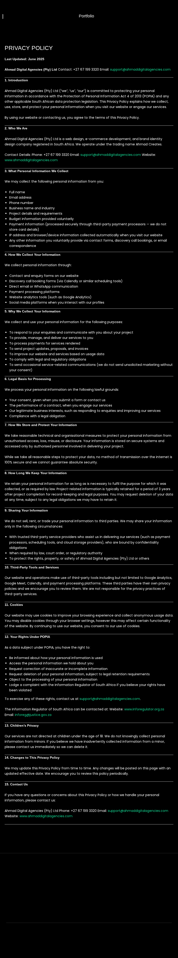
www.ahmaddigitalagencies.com (31, 160)
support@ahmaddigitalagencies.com (140, 69)
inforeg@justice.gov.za (33, 714)
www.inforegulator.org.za (144, 709)
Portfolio (86, 16)
